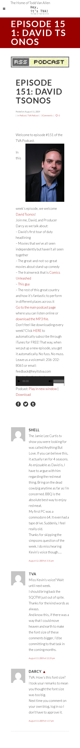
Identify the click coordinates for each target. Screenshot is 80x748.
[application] (40, 383)
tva (32, 574)
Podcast (23, 115)
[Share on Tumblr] (33, 404)
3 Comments (47, 115)
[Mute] (50, 381)
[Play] (19, 381)
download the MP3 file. (32, 319)
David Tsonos (25, 214)
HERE (37, 331)
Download (23, 395)
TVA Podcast (33, 115)
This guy (24, 284)
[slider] (58, 379)
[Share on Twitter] (25, 404)
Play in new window (43, 389)
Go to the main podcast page (36, 307)
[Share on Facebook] (18, 404)
